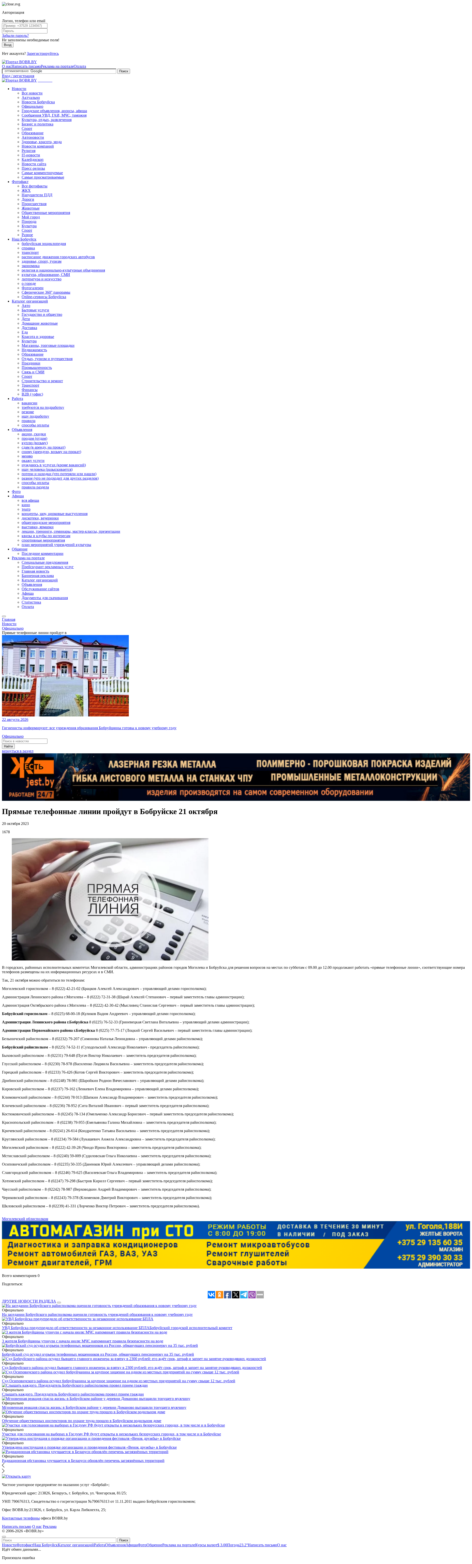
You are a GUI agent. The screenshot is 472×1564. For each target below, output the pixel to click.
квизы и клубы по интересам (46, 536)
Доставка (29, 328)
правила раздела (35, 487)
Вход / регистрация (18, 76)
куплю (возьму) (35, 443)
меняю (27, 456)
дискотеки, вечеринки (40, 518)
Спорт (27, 128)
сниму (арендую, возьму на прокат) (51, 452)
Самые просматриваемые (43, 177)
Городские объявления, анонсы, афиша (54, 111)
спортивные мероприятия (43, 540)
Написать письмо (26, 66)
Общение (20, 549)
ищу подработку (35, 416)
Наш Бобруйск (24, 239)
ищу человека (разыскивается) (47, 469)
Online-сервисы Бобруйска (44, 297)
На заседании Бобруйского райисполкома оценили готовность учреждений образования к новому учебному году (97, 1314)
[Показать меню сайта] (4, 616)
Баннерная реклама (38, 576)
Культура (29, 226)
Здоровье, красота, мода (42, 142)
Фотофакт (20, 182)
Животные (31, 208)
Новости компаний (38, 146)
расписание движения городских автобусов (58, 257)
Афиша (18, 496)
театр (26, 509)
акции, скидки (34, 434)
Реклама (50, 1526)
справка (28, 248)
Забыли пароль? (15, 35)
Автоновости (33, 137)
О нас (7, 66)
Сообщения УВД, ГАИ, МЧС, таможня (54, 115)
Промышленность (37, 367)
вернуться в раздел (17, 751)
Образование (33, 133)
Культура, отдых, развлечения (47, 120)
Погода (237, 1545)
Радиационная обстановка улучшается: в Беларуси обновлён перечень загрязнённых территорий (83, 1460)
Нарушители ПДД (37, 195)
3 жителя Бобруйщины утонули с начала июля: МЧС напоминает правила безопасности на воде (82, 1341)
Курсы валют (211, 1545)
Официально (32, 106)
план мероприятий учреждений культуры (56, 545)
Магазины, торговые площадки (48, 345)
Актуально (31, 97)
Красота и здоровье (38, 336)
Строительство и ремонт (42, 381)
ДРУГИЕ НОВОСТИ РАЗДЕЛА (29, 1301)
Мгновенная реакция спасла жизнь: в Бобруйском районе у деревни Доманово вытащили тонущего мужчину (94, 1407)
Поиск (123, 71)
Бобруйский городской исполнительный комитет (190, 1328)
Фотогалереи (33, 288)
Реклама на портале (57, 66)
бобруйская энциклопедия (44, 244)
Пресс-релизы (33, 168)
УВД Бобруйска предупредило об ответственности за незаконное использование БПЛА (75, 1328)
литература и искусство (41, 279)
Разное (27, 235)
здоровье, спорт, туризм (41, 261)
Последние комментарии (42, 553)
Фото (16, 491)
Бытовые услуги (35, 310)
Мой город (31, 217)
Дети (26, 319)
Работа (17, 398)
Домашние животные (40, 323)
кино (26, 505)
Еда (25, 332)
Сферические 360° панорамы (46, 292)
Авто (26, 306)
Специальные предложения (45, 562)
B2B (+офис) (32, 394)
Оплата (80, 66)
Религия (28, 151)
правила (28, 421)
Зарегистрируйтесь (43, 53)
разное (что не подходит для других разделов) (60, 478)
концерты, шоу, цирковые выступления (55, 514)
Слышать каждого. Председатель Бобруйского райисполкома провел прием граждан (73, 1394)
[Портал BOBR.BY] (19, 62)
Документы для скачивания (45, 598)
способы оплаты (35, 425)
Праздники (31, 363)
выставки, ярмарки (38, 527)
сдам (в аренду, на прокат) (43, 447)
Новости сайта (34, 164)
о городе (29, 283)
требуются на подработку (43, 407)
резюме (28, 412)
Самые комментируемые (42, 173)
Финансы (30, 390)
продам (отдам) (34, 438)
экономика (31, 266)
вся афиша (30, 500)
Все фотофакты (34, 186)
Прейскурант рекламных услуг (48, 567)
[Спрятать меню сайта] (4, 1536)
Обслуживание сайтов (40, 589)
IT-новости (31, 155)
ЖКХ (26, 190)
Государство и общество (42, 314)
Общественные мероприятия (46, 213)
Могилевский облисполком (25, 1219)
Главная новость (35, 571)
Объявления (22, 429)
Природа (29, 221)
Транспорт (30, 385)
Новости (19, 89)
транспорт (30, 252)
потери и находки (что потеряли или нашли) (59, 474)
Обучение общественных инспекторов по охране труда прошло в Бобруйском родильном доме (81, 1421)
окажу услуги (33, 460)
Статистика (31, 602)
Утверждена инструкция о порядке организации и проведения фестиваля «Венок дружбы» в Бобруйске (89, 1447)
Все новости (32, 93)
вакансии (29, 403)
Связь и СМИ (33, 372)
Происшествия (34, 204)
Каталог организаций (30, 301)
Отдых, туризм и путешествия (47, 359)
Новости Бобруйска (38, 102)
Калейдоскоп (33, 159)
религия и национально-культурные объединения (63, 270)
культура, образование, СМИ (46, 275)
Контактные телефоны (21, 1518)
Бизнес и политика (37, 124)
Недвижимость (34, 350)
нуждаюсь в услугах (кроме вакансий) (54, 465)
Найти (8, 746)
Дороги (28, 199)
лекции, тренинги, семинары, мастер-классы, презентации (71, 531)
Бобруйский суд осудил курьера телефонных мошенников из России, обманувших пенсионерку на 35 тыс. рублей (98, 1354)
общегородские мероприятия (46, 522)
